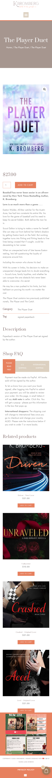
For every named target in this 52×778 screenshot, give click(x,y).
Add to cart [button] (26, 505)
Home (9, 47)
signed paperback (26, 317)
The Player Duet (21, 47)
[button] (26, 14)
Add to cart (25, 185)
